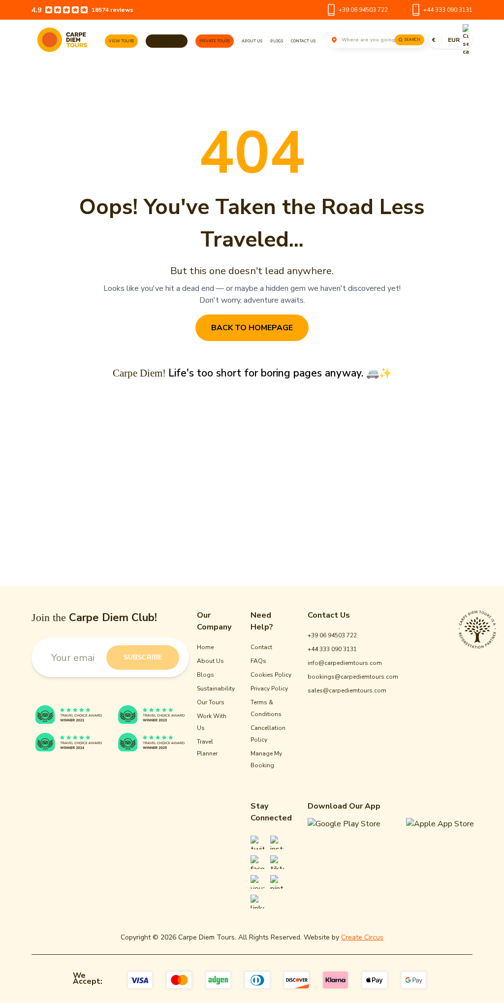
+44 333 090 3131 (447, 10)
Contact (261, 648)
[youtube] (257, 882)
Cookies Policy (271, 675)
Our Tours (210, 703)
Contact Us (303, 41)
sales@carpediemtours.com (347, 691)
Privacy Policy (269, 689)
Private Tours (214, 41)
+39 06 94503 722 (363, 10)
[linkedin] (257, 902)
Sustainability (216, 689)
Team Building (167, 41)
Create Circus (362, 937)
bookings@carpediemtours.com (353, 677)
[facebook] (257, 863)
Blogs (276, 41)
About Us (252, 41)
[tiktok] (277, 863)
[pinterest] (277, 882)
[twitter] (257, 843)
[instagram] (277, 843)
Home (205, 648)
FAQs (258, 661)
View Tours (121, 41)
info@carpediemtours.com (345, 663)
